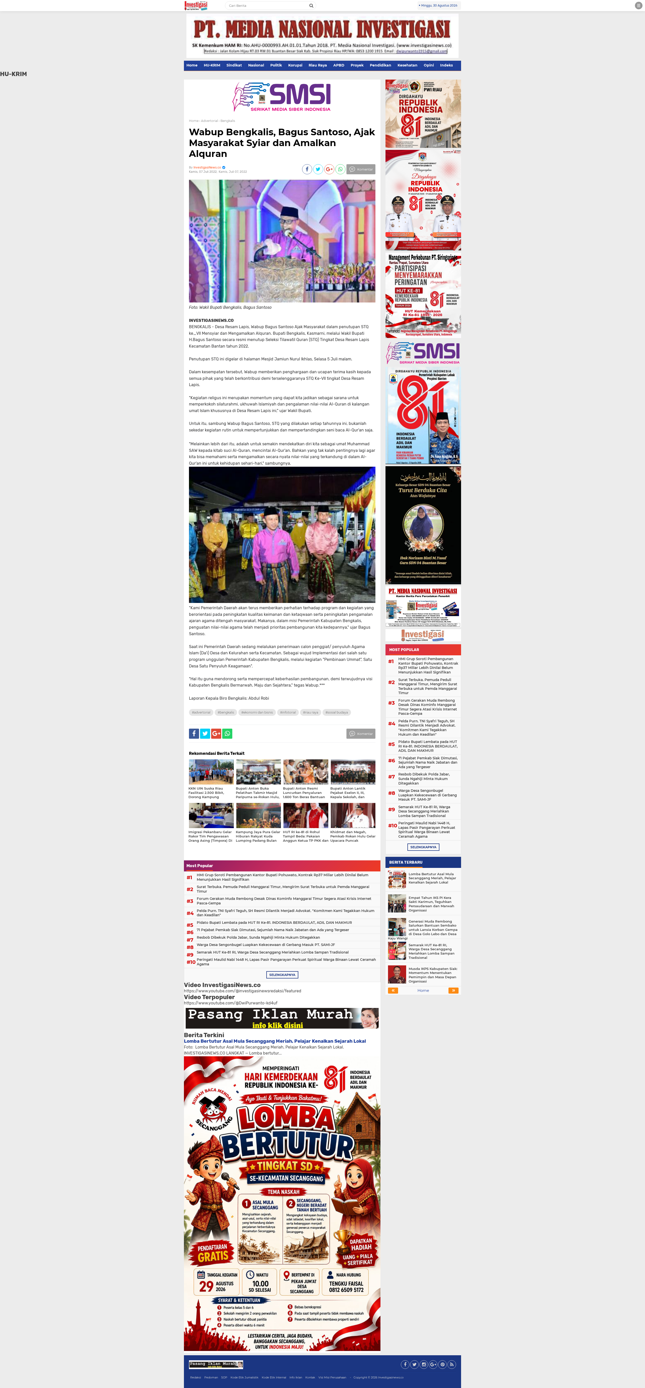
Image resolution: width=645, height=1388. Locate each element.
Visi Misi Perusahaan (332, 1377)
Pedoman (211, 1377)
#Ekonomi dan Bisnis (257, 712)
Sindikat (234, 65)
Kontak (310, 1377)
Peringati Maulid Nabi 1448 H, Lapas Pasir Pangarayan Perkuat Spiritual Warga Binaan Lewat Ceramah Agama (286, 962)
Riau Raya (318, 65)
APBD (338, 65)
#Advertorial (201, 712)
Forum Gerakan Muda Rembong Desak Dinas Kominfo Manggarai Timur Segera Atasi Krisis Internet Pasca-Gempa (284, 901)
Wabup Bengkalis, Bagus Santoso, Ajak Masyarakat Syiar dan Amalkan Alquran (282, 142)
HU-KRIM (212, 65)
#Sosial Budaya (337, 712)
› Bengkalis (227, 121)
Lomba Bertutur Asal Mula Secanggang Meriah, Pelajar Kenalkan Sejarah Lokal (275, 1041)
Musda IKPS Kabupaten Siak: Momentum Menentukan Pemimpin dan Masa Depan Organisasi (433, 975)
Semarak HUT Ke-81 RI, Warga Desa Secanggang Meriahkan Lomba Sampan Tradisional (273, 952)
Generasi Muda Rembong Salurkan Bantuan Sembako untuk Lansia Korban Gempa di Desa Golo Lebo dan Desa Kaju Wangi (423, 929)
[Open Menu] (638, 5)
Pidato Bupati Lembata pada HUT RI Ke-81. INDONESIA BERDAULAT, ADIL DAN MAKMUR (274, 923)
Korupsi (295, 65)
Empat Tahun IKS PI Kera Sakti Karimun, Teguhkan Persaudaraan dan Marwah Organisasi (431, 904)
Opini (429, 65)
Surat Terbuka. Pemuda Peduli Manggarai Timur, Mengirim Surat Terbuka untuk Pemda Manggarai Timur (283, 889)
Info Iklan (295, 1377)
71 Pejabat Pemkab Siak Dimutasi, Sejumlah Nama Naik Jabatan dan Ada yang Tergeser (273, 930)
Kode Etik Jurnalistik (245, 1377)
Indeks (446, 65)
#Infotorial (288, 712)
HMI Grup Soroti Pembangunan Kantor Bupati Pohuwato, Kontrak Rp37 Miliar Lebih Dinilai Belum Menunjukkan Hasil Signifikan (282, 877)
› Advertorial (208, 121)
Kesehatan (407, 65)
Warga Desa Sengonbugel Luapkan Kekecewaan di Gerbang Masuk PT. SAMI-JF (266, 945)
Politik (276, 65)
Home (192, 65)
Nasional (256, 65)
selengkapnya (282, 975)
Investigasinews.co (391, 1377)
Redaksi (195, 1377)
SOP (224, 1377)
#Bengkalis (226, 712)
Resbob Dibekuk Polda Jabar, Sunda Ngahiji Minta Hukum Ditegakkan (258, 937)
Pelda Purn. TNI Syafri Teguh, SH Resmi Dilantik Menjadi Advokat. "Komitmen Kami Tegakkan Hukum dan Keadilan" (285, 913)
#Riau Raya (310, 712)
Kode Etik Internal (274, 1377)
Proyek (357, 65)
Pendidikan (380, 65)
